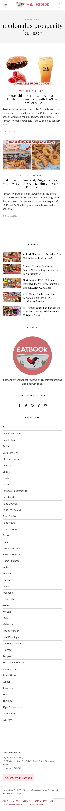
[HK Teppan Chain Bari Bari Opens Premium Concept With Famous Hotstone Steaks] (12, 311)
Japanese (8, 592)
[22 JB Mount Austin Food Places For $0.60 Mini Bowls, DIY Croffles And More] (12, 297)
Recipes (7, 656)
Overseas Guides (12, 643)
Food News (38, 91)
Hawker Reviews (12, 554)
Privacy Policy (36, 804)
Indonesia (8, 573)
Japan (6, 586)
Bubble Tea (9, 439)
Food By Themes (12, 509)
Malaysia (8, 624)
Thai (5, 694)
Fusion (6, 535)
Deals (6, 478)
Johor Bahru (9, 598)
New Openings (11, 637)
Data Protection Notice (13, 804)
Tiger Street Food (12, 707)
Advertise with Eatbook (18, 777)
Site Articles (9, 675)
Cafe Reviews (10, 452)
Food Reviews (10, 529)
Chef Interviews (11, 458)
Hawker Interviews (13, 548)
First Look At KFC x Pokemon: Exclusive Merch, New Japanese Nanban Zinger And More (41, 284)
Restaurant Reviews (14, 662)
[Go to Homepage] (32, 4)
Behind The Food (12, 433)
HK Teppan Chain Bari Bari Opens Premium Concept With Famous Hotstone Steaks (41, 311)
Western (7, 719)
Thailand (7, 700)
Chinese (7, 465)
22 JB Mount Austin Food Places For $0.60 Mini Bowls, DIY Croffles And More (40, 297)
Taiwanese (8, 687)
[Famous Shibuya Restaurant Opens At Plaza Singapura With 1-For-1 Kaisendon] (12, 270)
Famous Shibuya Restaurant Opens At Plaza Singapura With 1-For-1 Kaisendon (42, 270)
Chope (6, 471)
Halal (5, 541)
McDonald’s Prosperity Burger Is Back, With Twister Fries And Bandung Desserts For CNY (31, 183)
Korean (7, 611)
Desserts (8, 484)
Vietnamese (9, 713)
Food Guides (9, 516)
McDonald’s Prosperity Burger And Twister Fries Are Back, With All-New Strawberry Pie (31, 99)
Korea (6, 605)
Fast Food (24, 91)
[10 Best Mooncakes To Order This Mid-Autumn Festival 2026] (12, 257)
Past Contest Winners (45, 800)
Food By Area (10, 503)
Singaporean (10, 668)
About (5, 800)
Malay (6, 618)
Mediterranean (11, 630)
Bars (5, 427)
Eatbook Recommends (15, 490)
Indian (6, 567)
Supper (6, 681)
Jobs (16, 800)
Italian (6, 579)
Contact (26, 800)
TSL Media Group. (12, 793)
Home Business (11, 560)
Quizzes (7, 649)
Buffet (6, 446)
